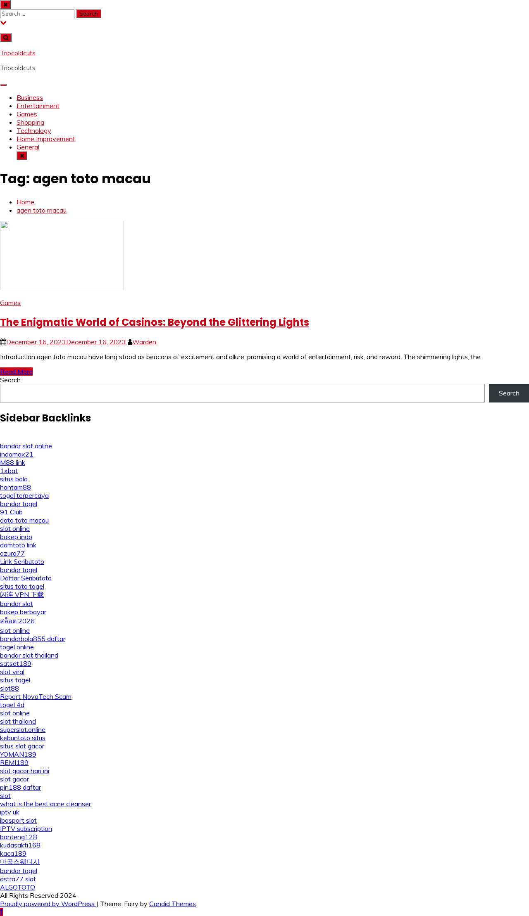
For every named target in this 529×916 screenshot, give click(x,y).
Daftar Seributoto (26, 578)
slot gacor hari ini (24, 771)
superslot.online (22, 729)
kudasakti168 (20, 845)
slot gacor (14, 779)
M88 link (12, 462)
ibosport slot (18, 820)
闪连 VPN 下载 (22, 594)
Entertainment (38, 106)
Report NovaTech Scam (35, 696)
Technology (34, 130)
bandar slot (16, 603)
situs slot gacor (22, 746)
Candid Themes (172, 903)
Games (27, 114)
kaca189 (13, 853)
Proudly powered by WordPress (48, 903)
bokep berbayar (23, 612)
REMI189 (14, 762)
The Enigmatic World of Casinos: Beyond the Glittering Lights (154, 322)
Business (30, 97)
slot (5, 795)
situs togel (15, 680)
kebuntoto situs (22, 738)
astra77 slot (18, 879)
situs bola (14, 479)
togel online (17, 647)
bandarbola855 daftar (32, 638)
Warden (144, 342)
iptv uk (9, 812)
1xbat (9, 470)
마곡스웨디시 (20, 861)
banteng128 (18, 837)
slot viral (12, 671)
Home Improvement (46, 139)
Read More (16, 371)
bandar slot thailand (29, 655)
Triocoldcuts (18, 53)
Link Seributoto (22, 561)
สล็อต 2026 (17, 621)
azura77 (12, 553)
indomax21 (16, 454)
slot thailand (18, 721)
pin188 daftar (20, 787)
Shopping (30, 122)
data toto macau (24, 520)
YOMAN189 (18, 754)
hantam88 (15, 487)
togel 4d (12, 705)
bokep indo (16, 537)
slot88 (9, 688)
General (28, 147)
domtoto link (18, 545)
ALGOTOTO (17, 887)
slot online (15, 528)
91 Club (11, 512)
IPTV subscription (26, 828)
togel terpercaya (24, 495)
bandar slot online (26, 446)
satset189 (15, 663)
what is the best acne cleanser (45, 804)
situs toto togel (22, 586)
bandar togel (18, 503)
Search (10, 380)
